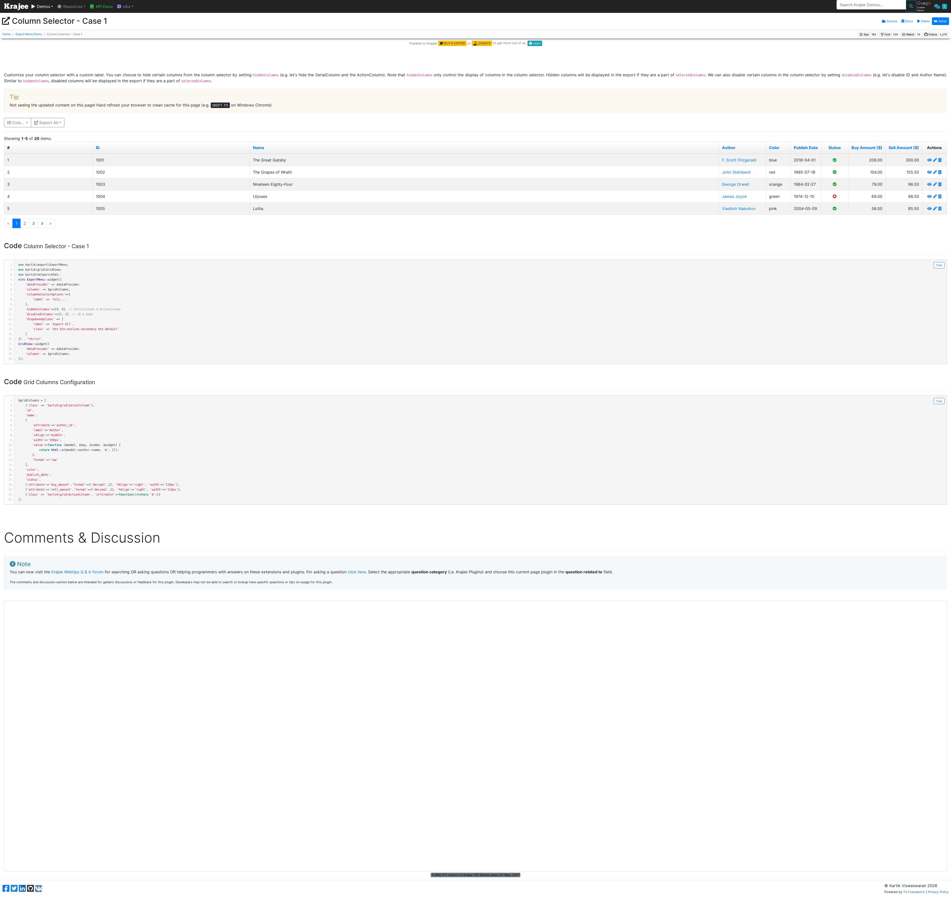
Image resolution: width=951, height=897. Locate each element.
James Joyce (734, 196)
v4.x (126, 6)
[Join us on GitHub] (30, 888)
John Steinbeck (736, 172)
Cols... (18, 122)
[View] (929, 160)
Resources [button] (72, 6)
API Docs (103, 6)
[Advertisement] (475, 59)
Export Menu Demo (29, 34)
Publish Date (806, 147)
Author (729, 147)
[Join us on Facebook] (5, 888)
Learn (536, 43)
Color (774, 147)
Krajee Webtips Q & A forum (77, 571)
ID (98, 147)
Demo (925, 21)
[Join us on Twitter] (14, 888)
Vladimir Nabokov (739, 208)
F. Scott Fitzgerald (739, 160)
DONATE (484, 43)
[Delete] (940, 160)
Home (6, 34)
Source (891, 21)
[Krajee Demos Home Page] (16, 6)
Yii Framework (914, 892)
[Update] (935, 160)
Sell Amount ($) (904, 147)
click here (357, 571)
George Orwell (735, 184)
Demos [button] (43, 6)
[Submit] (911, 6)
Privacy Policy (938, 892)
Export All (48, 122)
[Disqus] (475, 665)
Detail (942, 21)
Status (834, 147)
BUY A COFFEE (454, 43)
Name (258, 147)
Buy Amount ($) (866, 147)
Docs (908, 21)
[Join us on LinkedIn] (22, 888)
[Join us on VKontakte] (38, 888)
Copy (939, 265)
